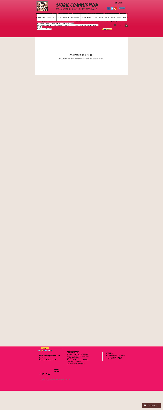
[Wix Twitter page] (112, 8)
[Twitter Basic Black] (43, 374)
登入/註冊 (119, 3)
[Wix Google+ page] (115, 8)
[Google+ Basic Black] (46, 374)
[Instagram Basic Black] (49, 374)
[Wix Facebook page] (108, 8)
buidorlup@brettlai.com (52, 355)
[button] (126, 25)
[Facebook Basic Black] (40, 374)
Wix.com (67, 379)
